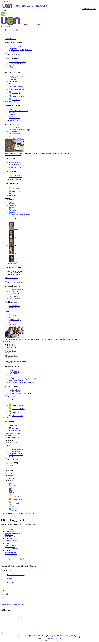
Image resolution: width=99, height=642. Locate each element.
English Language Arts (16, 76)
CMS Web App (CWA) (16, 293)
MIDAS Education (14, 175)
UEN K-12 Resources (11, 548)
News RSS (15, 496)
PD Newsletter (16, 192)
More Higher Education (14, 120)
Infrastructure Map (17, 416)
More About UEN (12, 459)
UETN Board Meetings (16, 449)
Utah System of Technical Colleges (19, 130)
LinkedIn (15, 492)
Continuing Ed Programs (16, 128)
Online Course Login (15, 167)
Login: (3, 590)
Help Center (19, 604)
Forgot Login (11, 604)
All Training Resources (16, 289)
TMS (12, 322)
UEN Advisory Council (16, 455)
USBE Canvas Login (15, 177)
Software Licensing (14, 69)
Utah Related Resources (16, 86)
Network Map (13, 425)
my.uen (7, 543)
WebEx (13, 315)
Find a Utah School (11, 554)
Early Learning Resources (16, 63)
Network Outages (17, 405)
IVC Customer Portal (11, 278)
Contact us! (33, 566)
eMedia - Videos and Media (13, 545)
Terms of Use (40, 638)
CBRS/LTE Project (14, 372)
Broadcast (9, 513)
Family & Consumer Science (17, 78)
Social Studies (13, 85)
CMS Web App (16, 320)
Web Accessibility (52, 638)
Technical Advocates (15, 390)
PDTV (14, 195)
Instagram (15, 489)
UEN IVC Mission (14, 306)
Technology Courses (15, 164)
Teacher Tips (15, 188)
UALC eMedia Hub (15, 133)
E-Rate (11, 67)
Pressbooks (12, 112)
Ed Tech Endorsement (15, 166)
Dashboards (15, 503)
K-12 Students (9, 535)
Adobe (13, 203)
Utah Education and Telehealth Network (61, 635)
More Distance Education (15, 282)
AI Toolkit (12, 51)
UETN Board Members (16, 451)
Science (11, 83)
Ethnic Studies (13, 81)
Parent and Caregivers (11, 540)
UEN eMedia (13, 48)
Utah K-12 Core (10, 550)
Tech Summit (13, 374)
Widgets (14, 510)
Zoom (13, 317)
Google (13, 210)
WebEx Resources (14, 295)
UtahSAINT (12, 375)
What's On (16, 513)
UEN (2, 513)
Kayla (16, 262)
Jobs (10, 427)
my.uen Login (16, 93)
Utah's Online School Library (17, 62)
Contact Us (55, 640)
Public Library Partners (16, 381)
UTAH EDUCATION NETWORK (48, 9)
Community (8, 538)
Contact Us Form (17, 499)
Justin (16, 229)
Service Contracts (14, 307)
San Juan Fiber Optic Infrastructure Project (22, 382)
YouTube (14, 324)
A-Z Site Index (5, 26)
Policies (11, 456)
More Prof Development (14, 179)
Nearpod (14, 212)
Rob (15, 245)
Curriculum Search (10, 552)
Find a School (16, 100)
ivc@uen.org (17, 274)
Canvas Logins (16, 138)
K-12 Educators (9, 531)
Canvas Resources (14, 298)
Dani (15, 237)
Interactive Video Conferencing (18, 111)
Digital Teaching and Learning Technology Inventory (25, 379)
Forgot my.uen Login (18, 96)
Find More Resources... (18, 89)
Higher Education (10, 536)
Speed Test (15, 412)
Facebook (15, 486)
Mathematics (12, 80)
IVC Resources (13, 291)
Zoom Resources (14, 296)
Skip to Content (5, 1)
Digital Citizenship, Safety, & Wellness (20, 50)
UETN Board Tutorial (15, 453)
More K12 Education (13, 54)
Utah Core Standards (15, 46)
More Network (11, 396)
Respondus (12, 114)
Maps (13, 506)
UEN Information (10, 547)
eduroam (11, 370)
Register (3, 604)
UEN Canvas (11, 582)
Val (15, 253)
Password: (4, 594)
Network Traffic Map (18, 409)
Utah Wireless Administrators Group (20, 393)
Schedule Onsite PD (15, 162)
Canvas (11, 109)
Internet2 (11, 135)
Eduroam (11, 65)
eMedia (13, 208)
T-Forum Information (15, 392)
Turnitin (11, 116)
